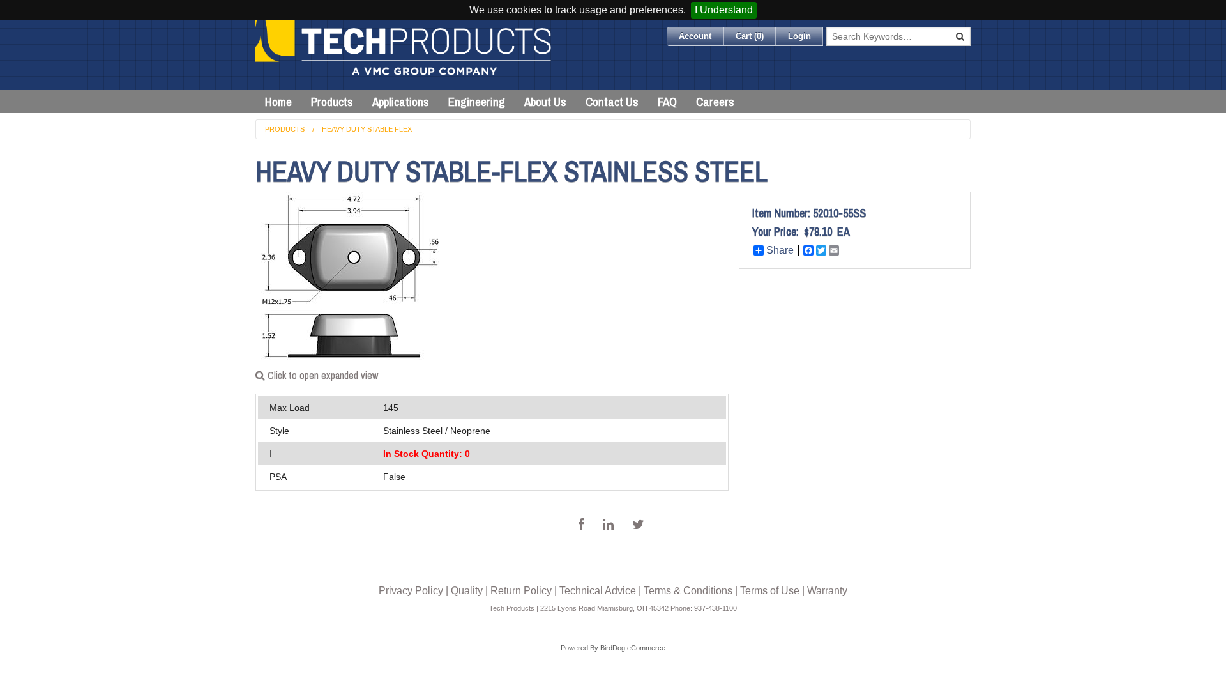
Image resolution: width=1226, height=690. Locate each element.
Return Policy (521, 590)
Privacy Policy (411, 590)
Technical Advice (597, 590)
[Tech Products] (404, 55)
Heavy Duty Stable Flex (367, 129)
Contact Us (612, 101)
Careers (715, 101)
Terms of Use (769, 590)
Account (695, 36)
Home (278, 101)
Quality (467, 590)
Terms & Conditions (688, 590)
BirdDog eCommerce (632, 648)
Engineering (476, 101)
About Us (545, 101)
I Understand (724, 9)
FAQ (667, 101)
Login (799, 36)
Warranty (827, 590)
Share (780, 250)
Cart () (750, 36)
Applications (400, 101)
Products (332, 101)
